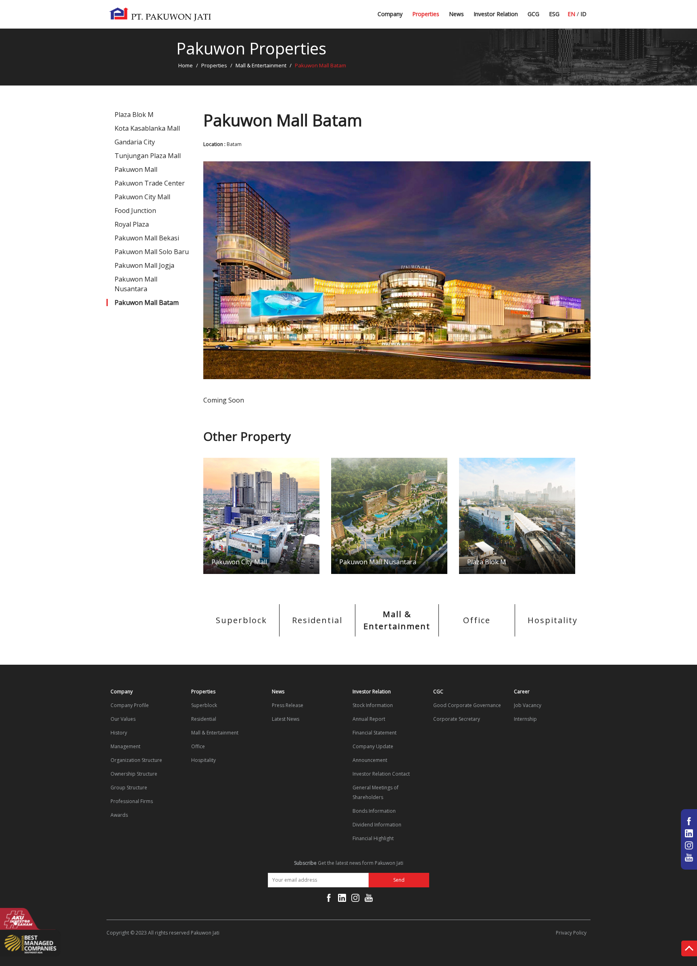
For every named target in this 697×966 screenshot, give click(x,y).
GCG (533, 14)
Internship (525, 719)
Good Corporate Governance (467, 705)
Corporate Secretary (456, 719)
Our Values (123, 719)
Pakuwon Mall (136, 169)
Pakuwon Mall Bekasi (147, 238)
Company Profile (130, 705)
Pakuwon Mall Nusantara (136, 284)
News (456, 14)
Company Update (373, 746)
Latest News (465, 17)
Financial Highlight (373, 838)
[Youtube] (369, 899)
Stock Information (373, 705)
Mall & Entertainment (261, 65)
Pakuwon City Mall (142, 196)
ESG (554, 14)
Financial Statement (374, 732)
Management (125, 746)
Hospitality (553, 620)
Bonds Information (374, 810)
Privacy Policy (571, 932)
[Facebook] (329, 899)
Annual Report (369, 719)
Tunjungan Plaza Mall (148, 155)
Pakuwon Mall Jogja (144, 265)
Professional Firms (132, 801)
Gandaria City (135, 142)
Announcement (370, 760)
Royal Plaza (132, 224)
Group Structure (129, 787)
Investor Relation (496, 14)
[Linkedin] (342, 899)
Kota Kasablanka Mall (147, 128)
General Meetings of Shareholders (376, 792)
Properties (425, 14)
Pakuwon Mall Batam (147, 302)
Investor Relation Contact (381, 773)
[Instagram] (355, 899)
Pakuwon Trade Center (150, 183)
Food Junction (135, 210)
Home (185, 65)
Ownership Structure (134, 773)
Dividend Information (377, 824)
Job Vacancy (527, 705)
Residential (317, 620)
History (119, 732)
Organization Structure (136, 760)
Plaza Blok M (134, 114)
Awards (119, 815)
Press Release (287, 705)
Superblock (241, 620)
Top (689, 950)
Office (476, 620)
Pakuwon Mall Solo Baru (152, 251)
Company (390, 14)
